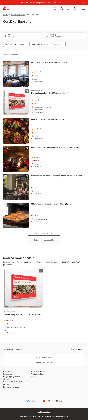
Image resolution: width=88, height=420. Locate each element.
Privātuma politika (38, 371)
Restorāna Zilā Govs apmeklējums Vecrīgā (49, 62)
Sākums (5, 14)
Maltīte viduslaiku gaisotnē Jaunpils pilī (47, 119)
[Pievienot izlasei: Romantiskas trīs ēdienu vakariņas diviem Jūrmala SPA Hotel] (27, 176)
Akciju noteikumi (37, 374)
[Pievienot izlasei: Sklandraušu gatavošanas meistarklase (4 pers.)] (27, 204)
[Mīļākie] (68, 8)
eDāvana (6, 379)
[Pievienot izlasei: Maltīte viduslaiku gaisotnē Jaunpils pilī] (27, 120)
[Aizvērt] (83, 3)
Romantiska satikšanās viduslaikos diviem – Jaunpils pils (55, 147)
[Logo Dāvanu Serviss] (9, 8)
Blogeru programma (11, 377)
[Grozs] (74, 8)
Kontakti (34, 377)
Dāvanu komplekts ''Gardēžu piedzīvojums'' (50, 91)
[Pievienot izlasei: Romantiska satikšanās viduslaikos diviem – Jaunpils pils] (27, 148)
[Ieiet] (61, 8)
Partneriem (7, 374)
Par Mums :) (8, 371)
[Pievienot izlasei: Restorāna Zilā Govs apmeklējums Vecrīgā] (27, 63)
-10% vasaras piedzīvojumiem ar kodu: (36, 3)
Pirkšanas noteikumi (11, 387)
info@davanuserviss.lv (45, 362)
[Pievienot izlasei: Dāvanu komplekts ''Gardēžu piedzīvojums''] (27, 91)
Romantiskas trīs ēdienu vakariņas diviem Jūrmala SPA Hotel (56, 176)
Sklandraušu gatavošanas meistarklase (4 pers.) (51, 204)
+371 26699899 (45, 358)
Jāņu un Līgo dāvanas (18, 14)
